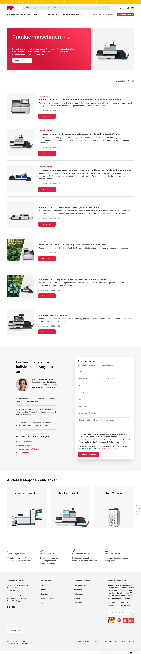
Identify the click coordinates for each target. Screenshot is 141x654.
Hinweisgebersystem (127, 641)
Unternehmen (96, 14)
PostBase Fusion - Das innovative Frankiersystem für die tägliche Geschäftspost (79, 134)
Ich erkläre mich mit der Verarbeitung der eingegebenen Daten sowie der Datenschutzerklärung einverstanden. (104, 435)
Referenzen (78, 594)
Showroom (78, 603)
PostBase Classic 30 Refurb (52, 315)
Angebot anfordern (22, 60)
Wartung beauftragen (26, 445)
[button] (135, 653)
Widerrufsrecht (113, 641)
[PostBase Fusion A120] (20, 178)
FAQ (42, 585)
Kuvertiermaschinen (27, 493)
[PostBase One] (20, 214)
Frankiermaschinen (20, 20)
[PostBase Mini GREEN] (20, 250)
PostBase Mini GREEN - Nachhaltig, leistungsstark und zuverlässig (72, 245)
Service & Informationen (71, 14)
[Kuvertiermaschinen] (27, 519)
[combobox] (66, 8)
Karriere (77, 598)
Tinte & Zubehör (33, 14)
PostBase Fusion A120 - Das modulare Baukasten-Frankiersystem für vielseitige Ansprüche (84, 170)
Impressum (96, 641)
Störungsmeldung (25, 441)
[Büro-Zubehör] (114, 519)
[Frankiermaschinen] (70, 519)
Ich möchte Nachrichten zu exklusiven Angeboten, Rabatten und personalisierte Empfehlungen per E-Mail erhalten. (105, 441)
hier (128, 605)
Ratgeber (44, 594)
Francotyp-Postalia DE (18, 641)
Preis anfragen (47, 116)
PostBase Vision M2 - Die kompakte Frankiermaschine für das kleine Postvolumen (79, 99)
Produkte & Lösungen (15, 14)
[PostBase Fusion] (20, 142)
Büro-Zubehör (114, 493)
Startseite (10, 20)
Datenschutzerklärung (109, 448)
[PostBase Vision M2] (20, 106)
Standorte (78, 590)
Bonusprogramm (47, 598)
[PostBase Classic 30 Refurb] (20, 322)
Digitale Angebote (51, 14)
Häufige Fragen (108, 14)
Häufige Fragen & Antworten (29, 449)
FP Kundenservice (25, 452)
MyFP (43, 603)
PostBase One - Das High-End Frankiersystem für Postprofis (68, 207)
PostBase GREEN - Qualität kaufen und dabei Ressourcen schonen (72, 279)
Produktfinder (46, 590)
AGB (104, 641)
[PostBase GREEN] (20, 286)
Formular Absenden (88, 454)
